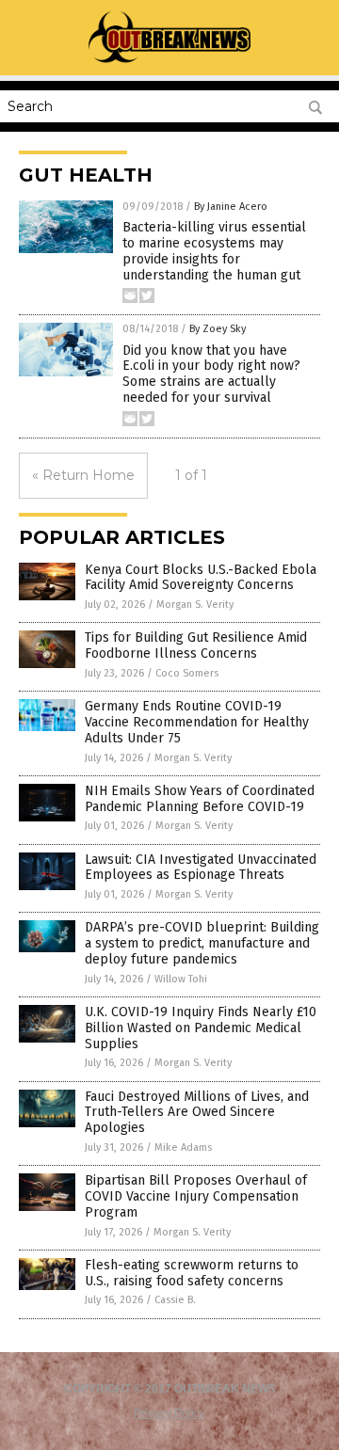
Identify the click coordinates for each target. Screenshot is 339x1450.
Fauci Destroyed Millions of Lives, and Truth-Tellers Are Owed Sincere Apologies (197, 1113)
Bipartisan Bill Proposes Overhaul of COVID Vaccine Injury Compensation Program (196, 1196)
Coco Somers (186, 673)
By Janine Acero (230, 206)
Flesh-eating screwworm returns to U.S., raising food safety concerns (192, 1273)
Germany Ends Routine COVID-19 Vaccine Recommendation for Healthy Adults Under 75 (197, 722)
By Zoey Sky (217, 329)
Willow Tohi (180, 979)
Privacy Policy (169, 1413)
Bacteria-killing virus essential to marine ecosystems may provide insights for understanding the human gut (214, 250)
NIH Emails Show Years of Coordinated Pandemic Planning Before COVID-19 (200, 799)
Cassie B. (175, 1300)
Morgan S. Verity (195, 604)
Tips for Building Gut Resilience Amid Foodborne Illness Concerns (196, 645)
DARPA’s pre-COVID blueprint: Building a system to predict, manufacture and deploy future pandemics (202, 943)
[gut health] (170, 62)
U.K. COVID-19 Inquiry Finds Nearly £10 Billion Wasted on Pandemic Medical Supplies (200, 1028)
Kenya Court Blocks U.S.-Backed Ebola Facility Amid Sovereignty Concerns (200, 578)
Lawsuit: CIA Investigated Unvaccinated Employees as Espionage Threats (200, 868)
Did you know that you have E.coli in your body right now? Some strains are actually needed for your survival (211, 374)
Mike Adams (183, 1147)
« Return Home (83, 475)
